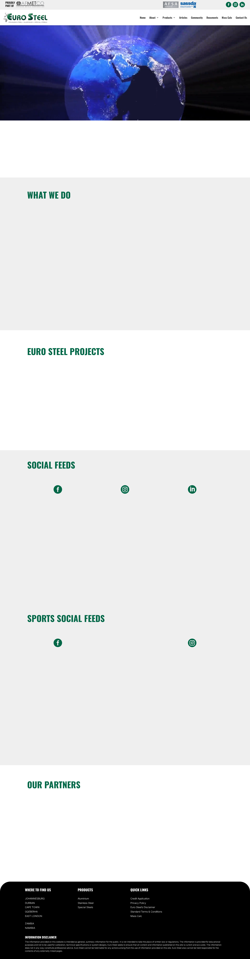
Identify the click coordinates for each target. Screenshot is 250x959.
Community (197, 17)
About (152, 17)
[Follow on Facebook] (228, 4)
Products (167, 17)
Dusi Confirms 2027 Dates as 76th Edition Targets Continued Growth (125, 419)
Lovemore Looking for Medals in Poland (56, 417)
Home (143, 17)
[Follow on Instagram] (235, 4)
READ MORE (58, 306)
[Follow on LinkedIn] (242, 4)
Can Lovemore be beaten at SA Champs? (194, 417)
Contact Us (241, 17)
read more (56, 423)
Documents (212, 17)
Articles (183, 17)
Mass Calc (227, 17)
